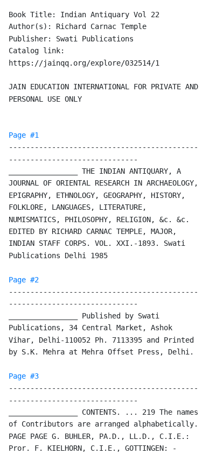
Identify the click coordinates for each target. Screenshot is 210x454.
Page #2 (24, 279)
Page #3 (24, 376)
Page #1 (24, 135)
